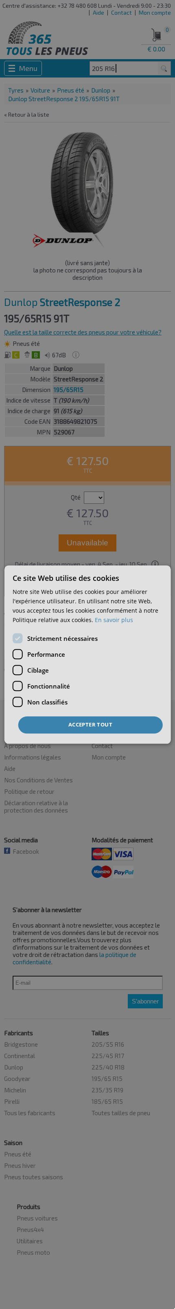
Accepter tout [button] (90, 725)
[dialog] (87, 654)
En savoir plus (114, 620)
